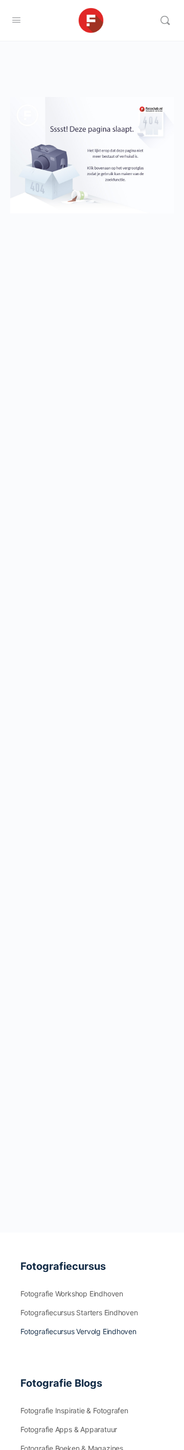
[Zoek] (165, 20)
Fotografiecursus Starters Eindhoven (79, 1312)
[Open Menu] (16, 20)
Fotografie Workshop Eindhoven (71, 1293)
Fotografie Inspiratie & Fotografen (74, 1410)
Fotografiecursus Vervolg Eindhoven (78, 1331)
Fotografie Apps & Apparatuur (68, 1429)
